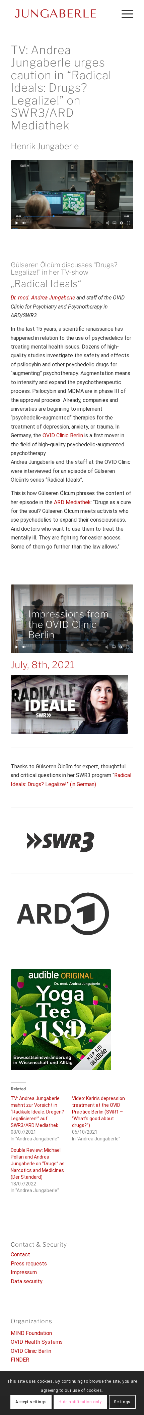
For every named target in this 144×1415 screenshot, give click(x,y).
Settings (122, 1402)
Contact (20, 1254)
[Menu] (124, 13)
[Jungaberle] (60, 13)
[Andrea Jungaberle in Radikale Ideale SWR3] (72, 194)
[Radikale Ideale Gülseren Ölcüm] (69, 704)
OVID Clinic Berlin (63, 435)
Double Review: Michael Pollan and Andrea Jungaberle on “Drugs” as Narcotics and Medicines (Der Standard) (38, 1163)
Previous (26, 619)
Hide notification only (80, 1402)
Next (118, 619)
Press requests (29, 1263)
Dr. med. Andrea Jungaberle (43, 297)
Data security (27, 1281)
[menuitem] (124, 13)
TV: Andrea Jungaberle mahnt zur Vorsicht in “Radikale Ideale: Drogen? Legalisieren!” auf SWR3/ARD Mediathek (37, 1112)
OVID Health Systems (37, 1342)
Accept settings (31, 1402)
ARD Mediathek (72, 502)
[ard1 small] (61, 914)
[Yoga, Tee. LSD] (61, 1019)
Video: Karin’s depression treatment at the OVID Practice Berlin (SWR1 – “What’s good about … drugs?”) (98, 1112)
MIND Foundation (31, 1333)
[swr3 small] (61, 841)
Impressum (24, 1272)
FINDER (20, 1360)
